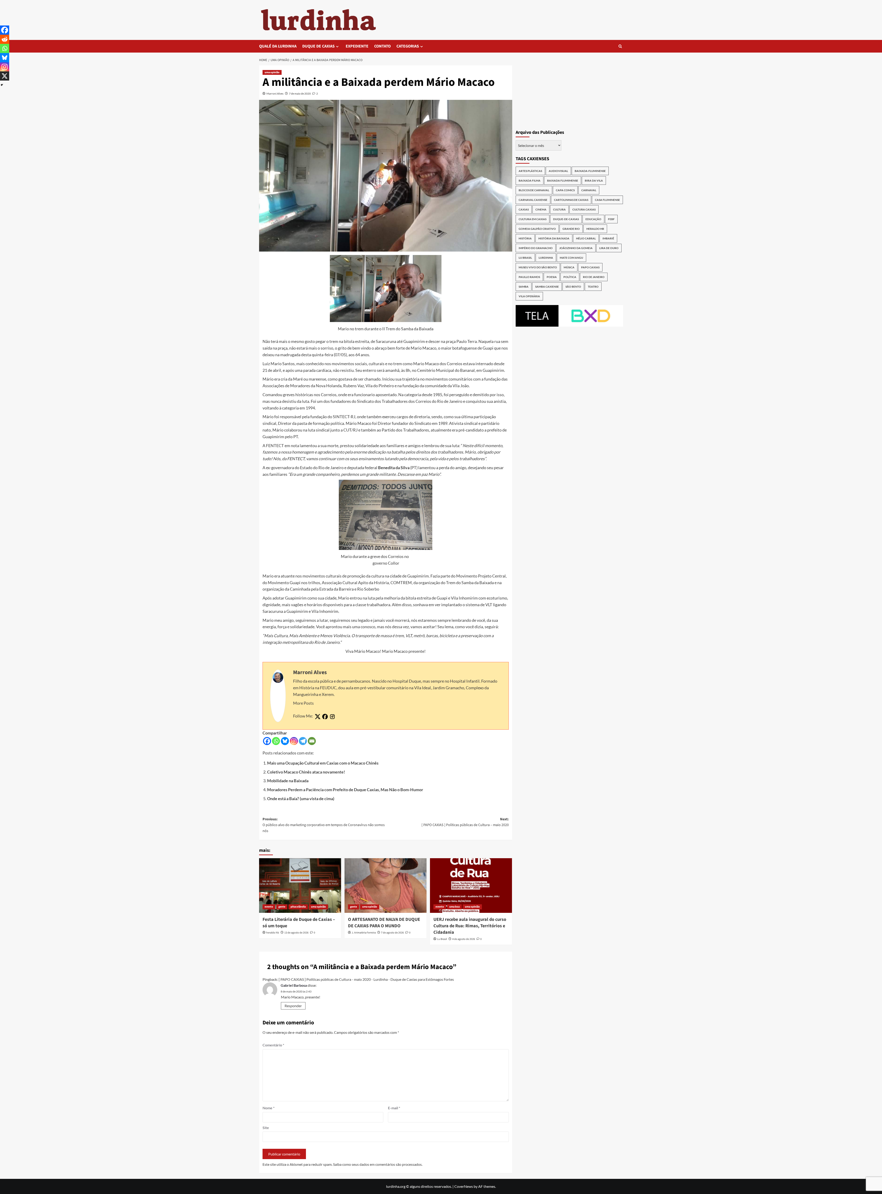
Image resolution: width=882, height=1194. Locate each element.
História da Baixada (553, 238)
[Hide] (2, 85)
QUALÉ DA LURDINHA (278, 46)
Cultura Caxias (584, 209)
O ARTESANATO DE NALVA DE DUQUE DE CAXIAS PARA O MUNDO (384, 922)
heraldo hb (272, 933)
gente (281, 907)
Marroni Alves (274, 93)
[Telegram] (303, 741)
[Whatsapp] (276, 741)
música (569, 267)
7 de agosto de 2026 (392, 933)
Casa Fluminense (607, 200)
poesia (552, 277)
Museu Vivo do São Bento (538, 267)
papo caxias (590, 267)
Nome (268, 1108)
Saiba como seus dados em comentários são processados (377, 1164)
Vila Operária (529, 296)
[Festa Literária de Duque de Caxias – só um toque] (300, 885)
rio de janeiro (594, 277)
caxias (524, 209)
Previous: (324, 825)
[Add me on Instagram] (332, 717)
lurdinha (546, 257)
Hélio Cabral (586, 238)
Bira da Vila (594, 180)
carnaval (588, 190)
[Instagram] (294, 741)
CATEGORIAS (407, 46)
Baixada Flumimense (562, 180)
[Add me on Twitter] (317, 717)
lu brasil (525, 257)
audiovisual (558, 171)
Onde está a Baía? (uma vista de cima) (300, 798)
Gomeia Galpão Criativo (537, 228)
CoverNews (463, 1186)
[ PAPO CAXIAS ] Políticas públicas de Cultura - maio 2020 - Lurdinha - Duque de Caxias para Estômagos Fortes (366, 979)
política (569, 277)
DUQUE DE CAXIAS (318, 46)
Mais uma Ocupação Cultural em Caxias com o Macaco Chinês (323, 762)
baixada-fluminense (590, 171)
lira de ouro (609, 248)
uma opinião (272, 72)
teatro (593, 286)
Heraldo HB (595, 228)
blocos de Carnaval (534, 190)
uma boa (454, 907)
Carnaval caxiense (533, 200)
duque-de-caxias (566, 219)
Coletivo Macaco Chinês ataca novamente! (306, 771)
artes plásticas (530, 171)
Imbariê (608, 238)
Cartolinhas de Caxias (571, 200)
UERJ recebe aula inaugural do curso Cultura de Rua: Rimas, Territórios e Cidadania (469, 926)
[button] (620, 46)
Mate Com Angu (571, 257)
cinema (540, 209)
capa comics (565, 190)
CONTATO (382, 46)
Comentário (273, 1045)
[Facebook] (267, 741)
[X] (4, 76)
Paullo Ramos (529, 277)
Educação (593, 219)
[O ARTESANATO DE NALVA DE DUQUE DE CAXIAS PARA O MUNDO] (386, 885)
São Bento (573, 286)
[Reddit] (4, 39)
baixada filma (529, 180)
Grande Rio (571, 228)
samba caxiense (547, 286)
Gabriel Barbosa (294, 985)
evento (269, 907)
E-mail (394, 1108)
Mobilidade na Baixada (287, 780)
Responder (293, 1005)
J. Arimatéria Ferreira (364, 933)
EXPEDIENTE (357, 46)
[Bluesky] (285, 741)
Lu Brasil (442, 939)
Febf (611, 219)
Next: (465, 822)
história (525, 238)
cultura (559, 209)
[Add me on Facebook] (325, 717)
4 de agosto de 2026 (463, 939)
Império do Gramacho (536, 248)
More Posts (303, 703)
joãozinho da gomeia (576, 248)
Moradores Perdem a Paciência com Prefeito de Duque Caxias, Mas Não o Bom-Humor (345, 789)
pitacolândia (298, 907)
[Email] (312, 741)
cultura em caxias (532, 219)
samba (524, 286)
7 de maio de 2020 (300, 93)
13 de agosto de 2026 (296, 933)
